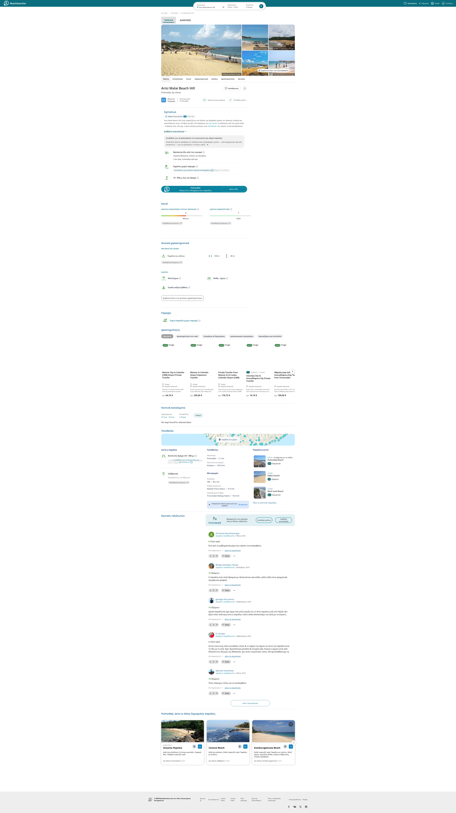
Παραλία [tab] (168, 20)
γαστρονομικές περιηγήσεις (241, 336)
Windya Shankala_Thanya (227, 565)
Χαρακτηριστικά (201, 79)
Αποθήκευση (233, 88)
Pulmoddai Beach (275, 460)
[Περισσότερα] (204, 152)
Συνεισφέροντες (213, 800)
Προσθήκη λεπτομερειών (171, 223)
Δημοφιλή (167, 336)
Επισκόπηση (178, 79)
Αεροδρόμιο (211, 479)
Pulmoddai (212, 126)
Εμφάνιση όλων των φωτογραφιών (275, 70)
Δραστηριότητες (228, 79)
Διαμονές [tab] (185, 20)
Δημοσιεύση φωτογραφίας (216, 100)
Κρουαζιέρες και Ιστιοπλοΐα (270, 336)
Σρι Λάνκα (213, 123)
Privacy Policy (233, 799)
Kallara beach (274, 475)
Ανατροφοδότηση (295, 800)
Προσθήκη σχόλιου (240, 100)
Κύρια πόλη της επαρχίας (215, 462)
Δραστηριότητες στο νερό (187, 336)
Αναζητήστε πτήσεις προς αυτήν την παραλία (224, 505)
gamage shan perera (225, 599)
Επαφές (305, 800)
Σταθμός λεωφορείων (214, 486)
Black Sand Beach (275, 491)
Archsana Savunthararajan (228, 533)
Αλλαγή (198, 415)
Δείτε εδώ (233, 189)
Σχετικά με (202, 799)
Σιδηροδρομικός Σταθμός (215, 493)
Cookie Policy (223, 799)
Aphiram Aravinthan (225, 670)
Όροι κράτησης (244, 799)
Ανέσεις (214, 79)
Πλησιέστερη (211, 455)
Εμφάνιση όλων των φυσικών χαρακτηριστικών (182, 298)
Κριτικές (241, 79)
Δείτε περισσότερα (250, 703)
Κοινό (188, 79)
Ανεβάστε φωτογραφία (283, 520)
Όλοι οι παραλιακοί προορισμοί (274, 799)
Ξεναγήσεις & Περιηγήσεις (214, 336)
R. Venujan (220, 633)
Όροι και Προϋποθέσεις (256, 799)
